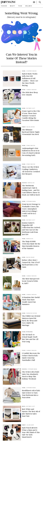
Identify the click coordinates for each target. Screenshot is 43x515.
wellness (28, 6)
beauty (12, 6)
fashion (4, 6)
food (20, 6)
